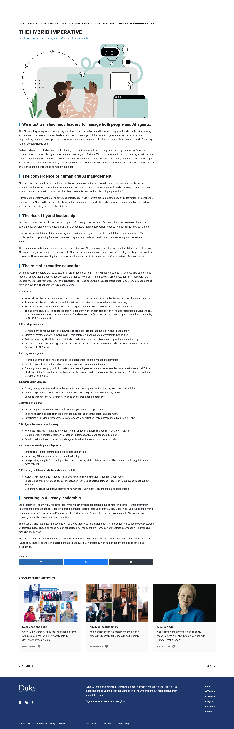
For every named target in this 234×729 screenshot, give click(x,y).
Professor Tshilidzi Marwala (73, 38)
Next (210, 666)
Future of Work (99, 23)
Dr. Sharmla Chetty (43, 38)
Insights (56, 23)
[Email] (131, 562)
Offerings (210, 691)
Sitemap (107, 723)
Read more (29, 646)
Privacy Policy (123, 723)
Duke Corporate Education (34, 23)
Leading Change (117, 23)
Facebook (33, 702)
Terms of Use (91, 723)
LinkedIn (20, 702)
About (208, 686)
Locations (210, 706)
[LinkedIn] (41, 562)
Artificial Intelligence (76, 23)
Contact (209, 711)
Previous (27, 666)
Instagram (26, 702)
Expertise (210, 696)
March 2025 (25, 38)
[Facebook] (86, 562)
